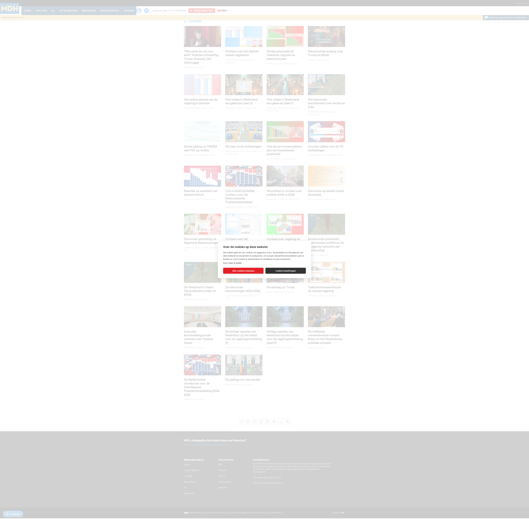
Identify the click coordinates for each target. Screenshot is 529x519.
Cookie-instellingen (286, 270)
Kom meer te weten (232, 262)
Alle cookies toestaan (243, 270)
